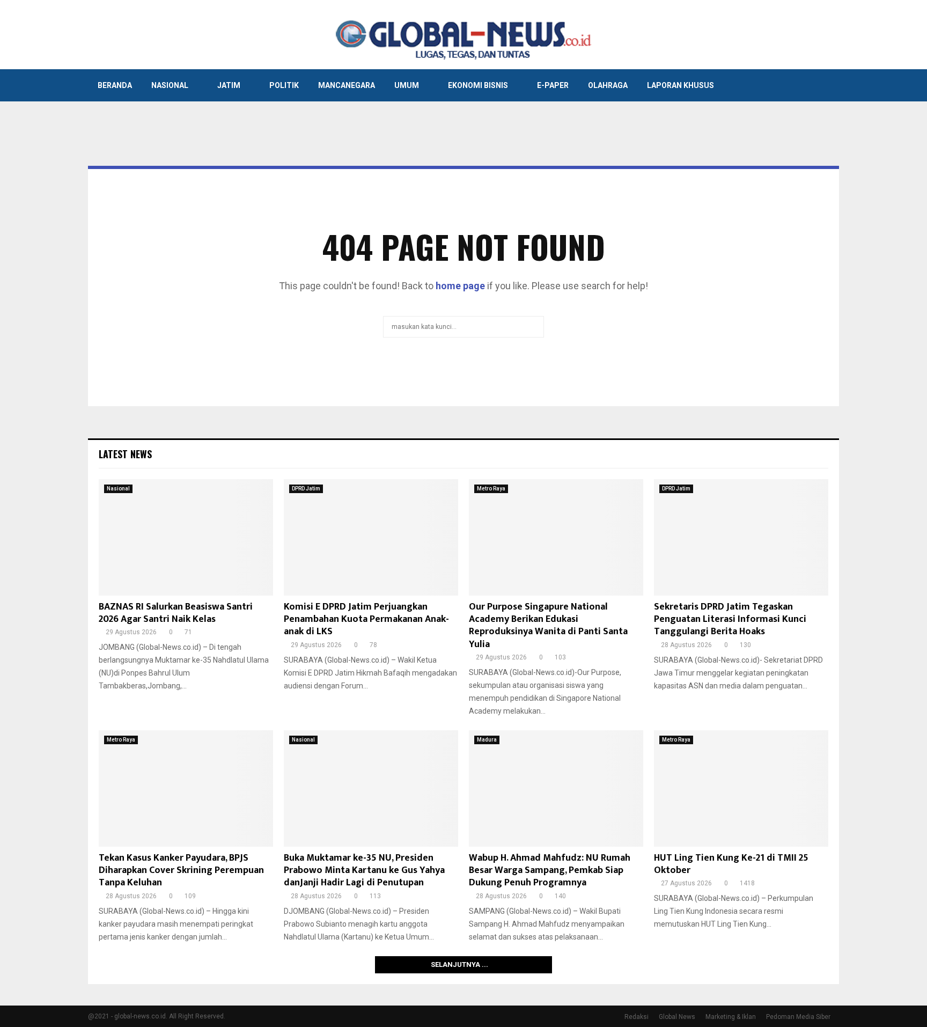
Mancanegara (346, 85)
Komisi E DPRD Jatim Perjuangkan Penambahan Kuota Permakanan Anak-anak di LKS (366, 619)
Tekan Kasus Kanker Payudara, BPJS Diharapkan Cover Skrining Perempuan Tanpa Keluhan (181, 870)
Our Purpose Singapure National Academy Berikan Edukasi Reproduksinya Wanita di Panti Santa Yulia (548, 625)
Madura (487, 740)
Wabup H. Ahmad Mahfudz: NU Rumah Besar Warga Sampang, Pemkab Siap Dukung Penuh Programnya (549, 870)
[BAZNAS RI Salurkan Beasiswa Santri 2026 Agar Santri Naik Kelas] (186, 537)
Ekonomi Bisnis (478, 85)
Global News (677, 1017)
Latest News (125, 454)
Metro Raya (491, 489)
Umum (406, 85)
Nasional (169, 85)
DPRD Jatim (306, 489)
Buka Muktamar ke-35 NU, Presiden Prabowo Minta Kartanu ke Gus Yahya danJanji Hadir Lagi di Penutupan (364, 870)
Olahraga (608, 85)
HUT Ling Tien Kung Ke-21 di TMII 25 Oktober (731, 864)
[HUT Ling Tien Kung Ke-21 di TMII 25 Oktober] (741, 788)
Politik (284, 85)
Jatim (228, 85)
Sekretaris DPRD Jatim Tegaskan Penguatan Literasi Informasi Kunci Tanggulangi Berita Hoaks (730, 619)
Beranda (115, 85)
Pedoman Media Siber (798, 1017)
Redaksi (636, 1017)
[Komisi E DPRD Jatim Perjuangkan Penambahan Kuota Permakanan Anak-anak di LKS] (371, 537)
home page (460, 285)
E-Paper (553, 85)
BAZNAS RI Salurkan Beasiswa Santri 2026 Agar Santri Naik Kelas (176, 613)
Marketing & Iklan (730, 1017)
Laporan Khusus (680, 85)
